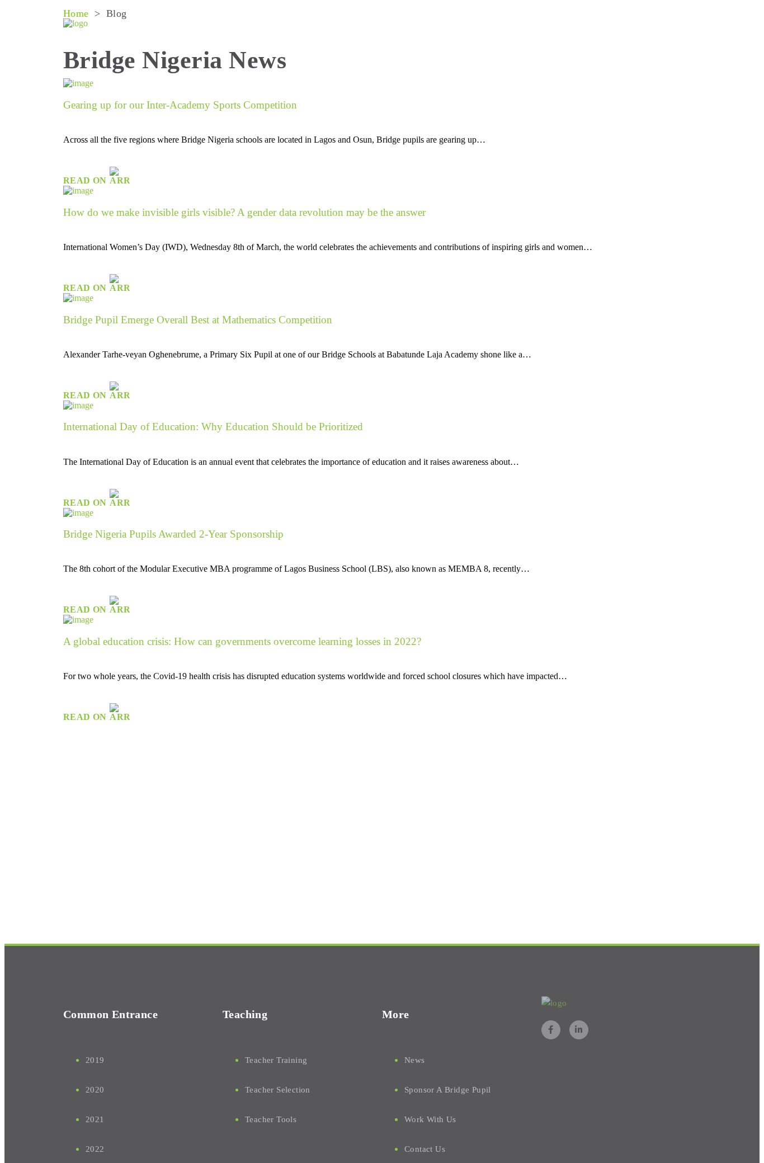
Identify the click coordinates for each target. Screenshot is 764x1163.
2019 (95, 1060)
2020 (95, 1089)
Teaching (608, 24)
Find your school (526, 24)
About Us (323, 24)
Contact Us (424, 1149)
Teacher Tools (270, 1119)
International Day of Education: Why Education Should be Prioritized (213, 426)
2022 (95, 1149)
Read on (86, 180)
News (669, 24)
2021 (95, 1119)
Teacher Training (276, 1060)
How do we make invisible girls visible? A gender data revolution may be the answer (244, 212)
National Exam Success (418, 24)
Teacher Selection (277, 1089)
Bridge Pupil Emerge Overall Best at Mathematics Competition (197, 320)
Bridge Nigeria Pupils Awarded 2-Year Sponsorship (173, 534)
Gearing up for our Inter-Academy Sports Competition (180, 105)
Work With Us (430, 1119)
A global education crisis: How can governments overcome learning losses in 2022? (242, 641)
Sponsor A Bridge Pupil (447, 1089)
